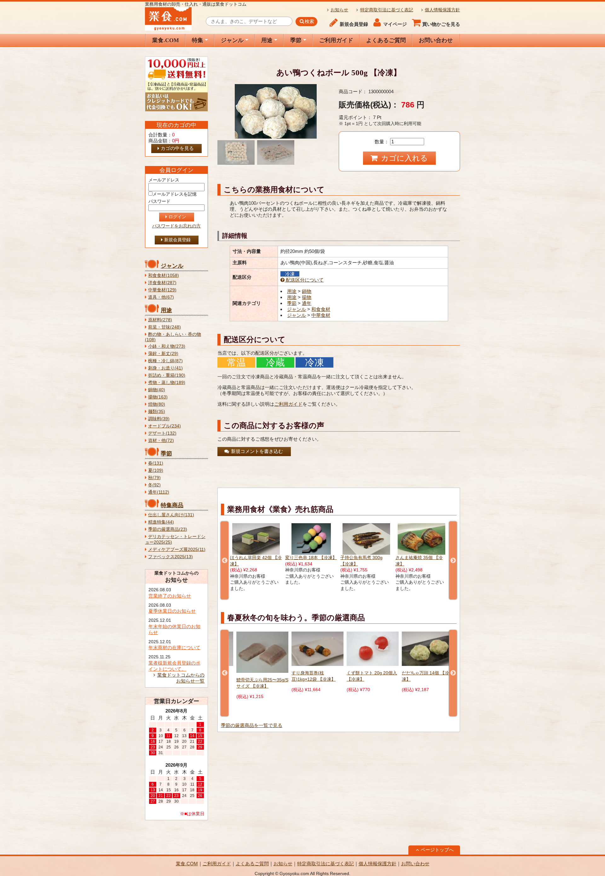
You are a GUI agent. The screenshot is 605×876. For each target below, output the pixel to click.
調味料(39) (159, 418)
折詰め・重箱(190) (166, 375)
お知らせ (339, 10)
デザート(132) (162, 433)
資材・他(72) (161, 440)
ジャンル (232, 40)
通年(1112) (158, 492)
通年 (306, 303)
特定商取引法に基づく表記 (386, 10)
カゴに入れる (403, 158)
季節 (296, 40)
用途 (267, 40)
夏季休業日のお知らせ (172, 611)
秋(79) (154, 477)
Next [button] (453, 560)
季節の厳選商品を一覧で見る (251, 725)
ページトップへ (437, 849)
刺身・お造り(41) (165, 368)
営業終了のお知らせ (169, 595)
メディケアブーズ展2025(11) (176, 549)
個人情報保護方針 (442, 10)
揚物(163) (158, 397)
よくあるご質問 (386, 40)
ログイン (177, 217)
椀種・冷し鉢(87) (165, 360)
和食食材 (320, 309)
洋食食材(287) (162, 282)
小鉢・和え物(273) (166, 346)
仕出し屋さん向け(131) (171, 514)
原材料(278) (160, 320)
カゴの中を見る (177, 148)
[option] (256, 554)
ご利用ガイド (336, 40)
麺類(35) (156, 411)
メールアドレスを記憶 (175, 194)
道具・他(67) (161, 297)
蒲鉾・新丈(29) (163, 353)
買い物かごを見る (441, 24)
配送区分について (304, 280)
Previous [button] (224, 560)
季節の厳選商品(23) (167, 529)
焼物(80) (156, 404)
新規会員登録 (354, 24)
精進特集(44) (161, 522)
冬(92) (154, 485)
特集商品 (172, 505)
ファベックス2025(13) (170, 556)
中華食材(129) (162, 290)
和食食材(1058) (163, 275)
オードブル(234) (164, 426)
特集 (197, 40)
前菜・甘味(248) (164, 327)
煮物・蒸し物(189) (166, 382)
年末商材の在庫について (174, 647)
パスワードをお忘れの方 (176, 226)
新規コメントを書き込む (256, 451)
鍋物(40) (156, 389)
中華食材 (320, 315)
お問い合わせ (436, 40)
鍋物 (306, 291)
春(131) (155, 463)
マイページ (395, 24)
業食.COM (165, 40)
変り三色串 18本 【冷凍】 (256, 557)
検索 (309, 21)
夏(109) (155, 470)
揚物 (306, 297)
